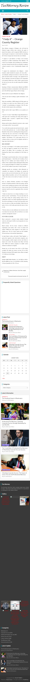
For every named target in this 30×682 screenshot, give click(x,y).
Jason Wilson (18, 332)
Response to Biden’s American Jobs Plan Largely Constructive (14, 271)
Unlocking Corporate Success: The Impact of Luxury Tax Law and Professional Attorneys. (17, 346)
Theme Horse (9, 679)
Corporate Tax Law (13, 325)
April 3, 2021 (5, 45)
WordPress (25, 679)
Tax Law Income (5, 642)
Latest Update (6, 646)
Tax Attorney (12, 334)
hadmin (12, 322)
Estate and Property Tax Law (7, 634)
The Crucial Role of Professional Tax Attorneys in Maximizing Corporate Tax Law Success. (18, 338)
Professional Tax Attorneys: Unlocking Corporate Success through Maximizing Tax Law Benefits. (14, 423)
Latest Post (6, 317)
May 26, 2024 (12, 332)
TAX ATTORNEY (18, 678)
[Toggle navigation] (3, 10)
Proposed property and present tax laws (17, 276)
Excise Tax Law (4, 636)
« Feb (3, 378)
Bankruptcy (4, 319)
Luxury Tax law (6, 36)
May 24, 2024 (12, 340)
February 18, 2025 (6, 322)
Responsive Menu (27, 1)
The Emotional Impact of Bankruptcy (11, 321)
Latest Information (7, 393)
